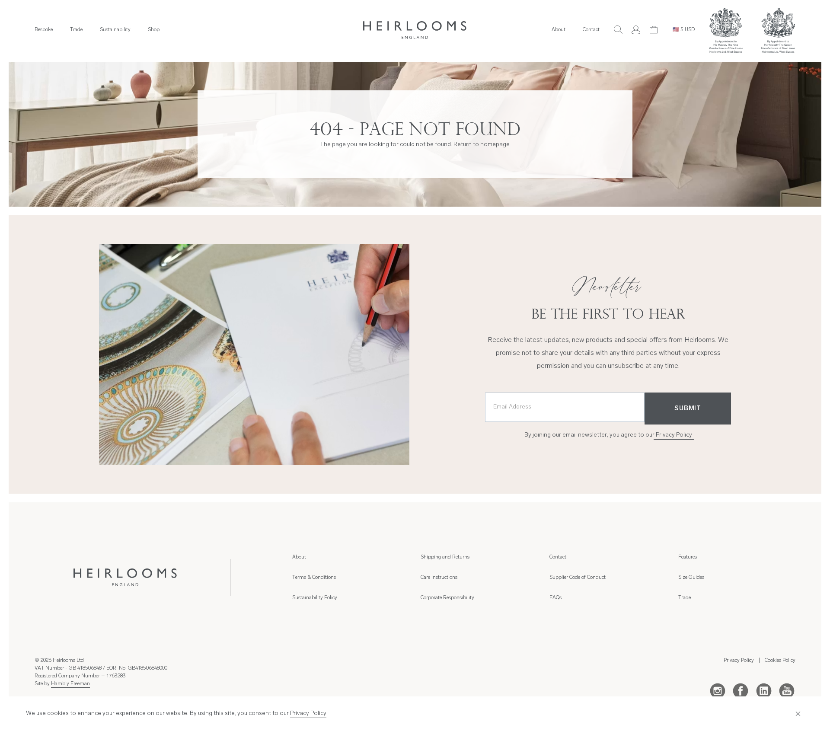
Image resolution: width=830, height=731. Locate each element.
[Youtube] (786, 690)
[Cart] (654, 30)
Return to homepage (481, 144)
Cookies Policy (780, 660)
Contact (591, 29)
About (558, 29)
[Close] (798, 714)
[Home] (415, 30)
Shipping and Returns (445, 557)
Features (687, 557)
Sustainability (115, 29)
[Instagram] (717, 690)
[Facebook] (740, 690)
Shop (154, 29)
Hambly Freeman (70, 683)
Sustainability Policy (314, 597)
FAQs (555, 597)
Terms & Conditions (314, 577)
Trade (76, 29)
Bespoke (44, 29)
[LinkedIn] (764, 690)
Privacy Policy (674, 435)
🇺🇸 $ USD (684, 29)
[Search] (618, 30)
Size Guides (691, 577)
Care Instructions (439, 577)
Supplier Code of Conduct (577, 577)
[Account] (636, 30)
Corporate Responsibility (447, 597)
